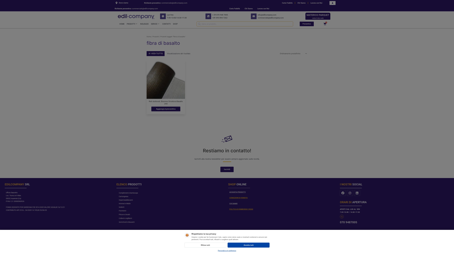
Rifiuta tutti (205, 245)
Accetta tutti (249, 245)
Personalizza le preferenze (227, 251)
